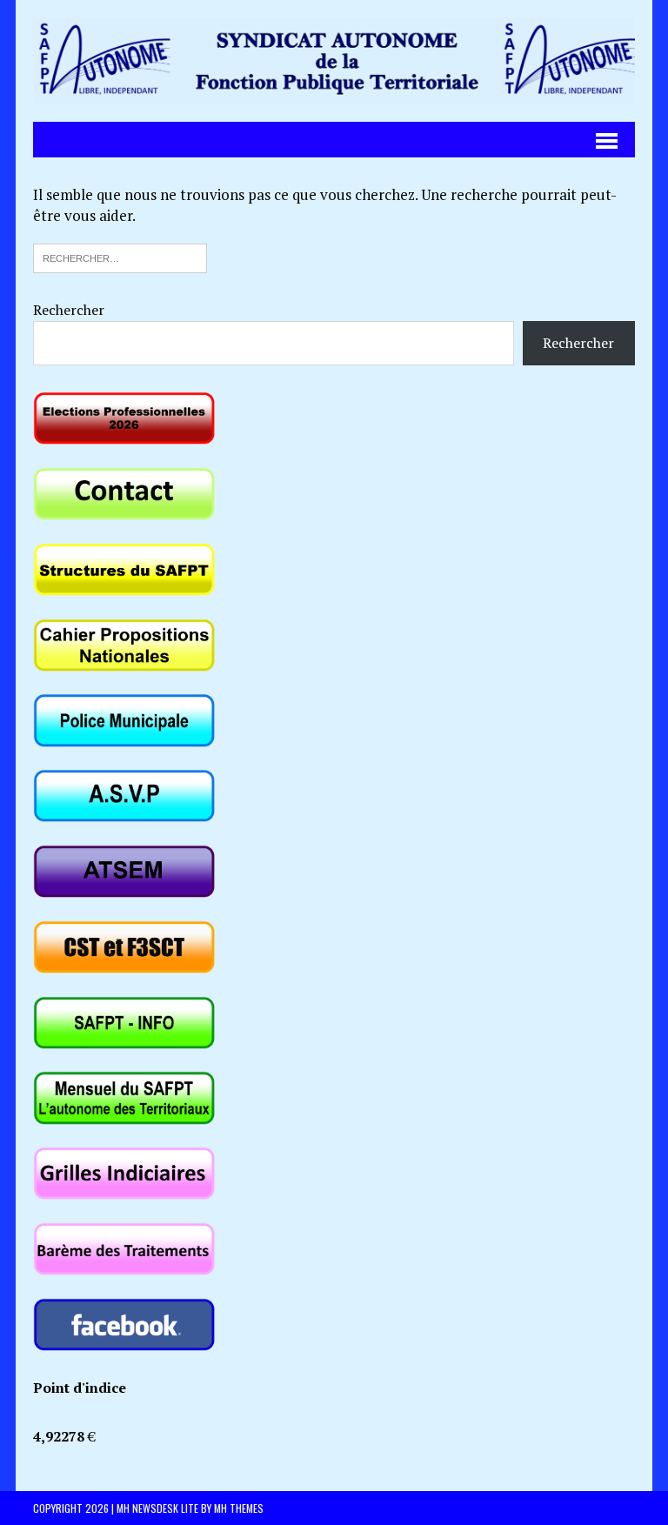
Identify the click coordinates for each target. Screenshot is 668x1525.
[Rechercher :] (120, 256)
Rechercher (68, 309)
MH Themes (239, 1508)
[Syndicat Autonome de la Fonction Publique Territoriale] (333, 60)
